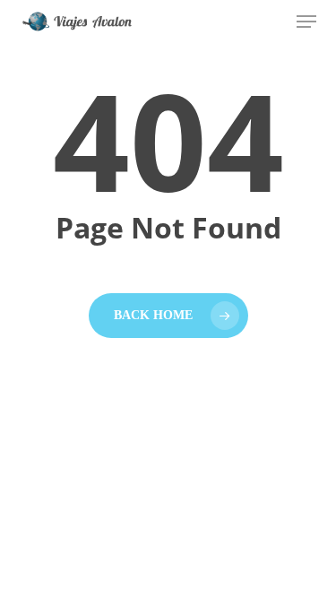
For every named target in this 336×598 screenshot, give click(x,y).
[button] (306, 21)
